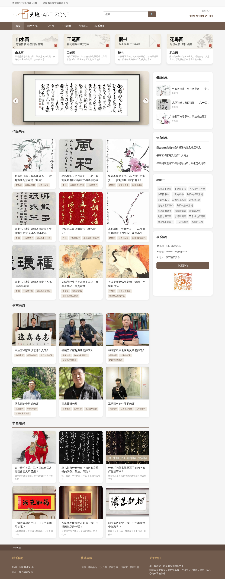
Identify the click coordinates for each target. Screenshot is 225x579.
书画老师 (66, 25)
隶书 (64, 185)
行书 (64, 238)
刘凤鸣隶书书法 (43, 238)
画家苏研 (78, 409)
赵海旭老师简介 (69, 360)
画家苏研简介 (91, 409)
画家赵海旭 (30, 185)
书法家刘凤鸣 (164, 211)
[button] (14, 47)
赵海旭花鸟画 (179, 200)
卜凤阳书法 (163, 194)
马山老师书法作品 (91, 238)
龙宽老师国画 (164, 216)
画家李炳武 (180, 211)
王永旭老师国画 (197, 216)
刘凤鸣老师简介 (116, 360)
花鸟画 (19, 185)
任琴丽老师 (141, 409)
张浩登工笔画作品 (117, 296)
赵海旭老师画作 (139, 238)
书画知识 (83, 25)
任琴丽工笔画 (126, 409)
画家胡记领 (197, 222)
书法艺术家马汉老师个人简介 (172, 155)
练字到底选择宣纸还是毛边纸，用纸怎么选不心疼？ (184, 163)
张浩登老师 (77, 291)
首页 (18, 25)
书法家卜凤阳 (164, 188)
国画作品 (32, 25)
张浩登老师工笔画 (70, 296)
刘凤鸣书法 (28, 291)
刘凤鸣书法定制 (77, 185)
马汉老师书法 (46, 355)
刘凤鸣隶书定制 (185, 205)
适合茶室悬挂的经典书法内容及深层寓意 (178, 147)
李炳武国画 (180, 216)
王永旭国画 (182, 222)
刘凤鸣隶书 (92, 185)
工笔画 (65, 291)
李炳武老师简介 (22, 413)
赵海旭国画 (43, 185)
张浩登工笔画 (124, 291)
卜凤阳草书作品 (197, 188)
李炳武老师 (32, 409)
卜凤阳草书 (180, 188)
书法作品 (49, 25)
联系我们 (100, 25)
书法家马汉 (75, 238)
